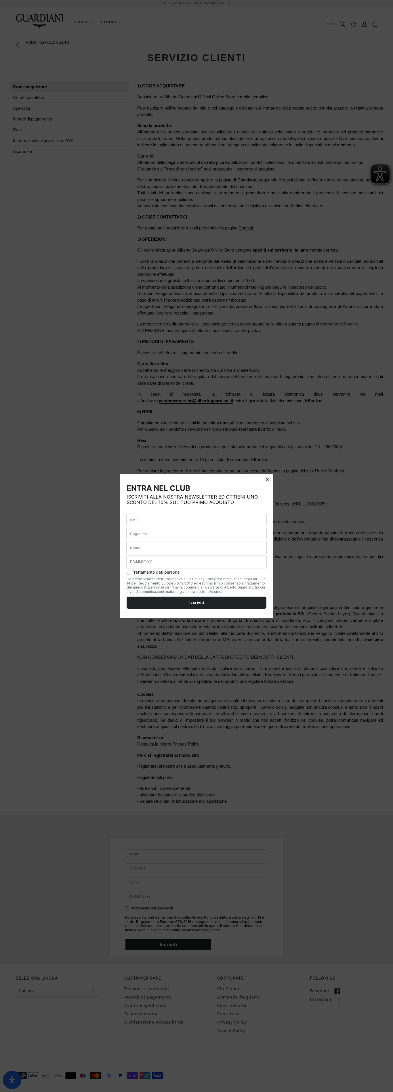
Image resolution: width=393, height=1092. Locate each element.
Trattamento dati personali (151, 908)
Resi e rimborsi (141, 1013)
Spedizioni (22, 108)
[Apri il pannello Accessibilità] (12, 1080)
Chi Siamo (228, 988)
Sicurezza (22, 151)
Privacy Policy (185, 744)
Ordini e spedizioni (145, 1005)
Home (31, 42)
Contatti (246, 227)
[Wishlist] (350, 23)
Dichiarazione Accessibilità (154, 1022)
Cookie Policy (231, 1030)
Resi (17, 129)
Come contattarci (29, 97)
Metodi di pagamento (32, 118)
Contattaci (228, 1013)
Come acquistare (30, 86)
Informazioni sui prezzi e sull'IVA (43, 140)
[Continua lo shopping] (19, 44)
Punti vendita (232, 1005)
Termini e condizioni (146, 988)
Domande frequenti (238, 997)
